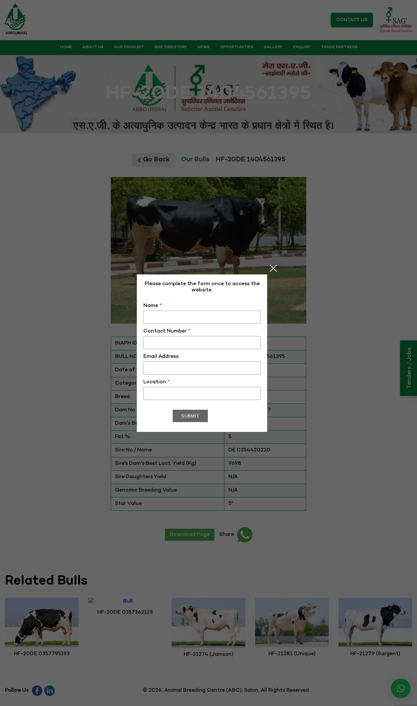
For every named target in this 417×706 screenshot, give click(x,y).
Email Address (161, 357)
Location (156, 382)
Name (152, 306)
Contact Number (166, 331)
